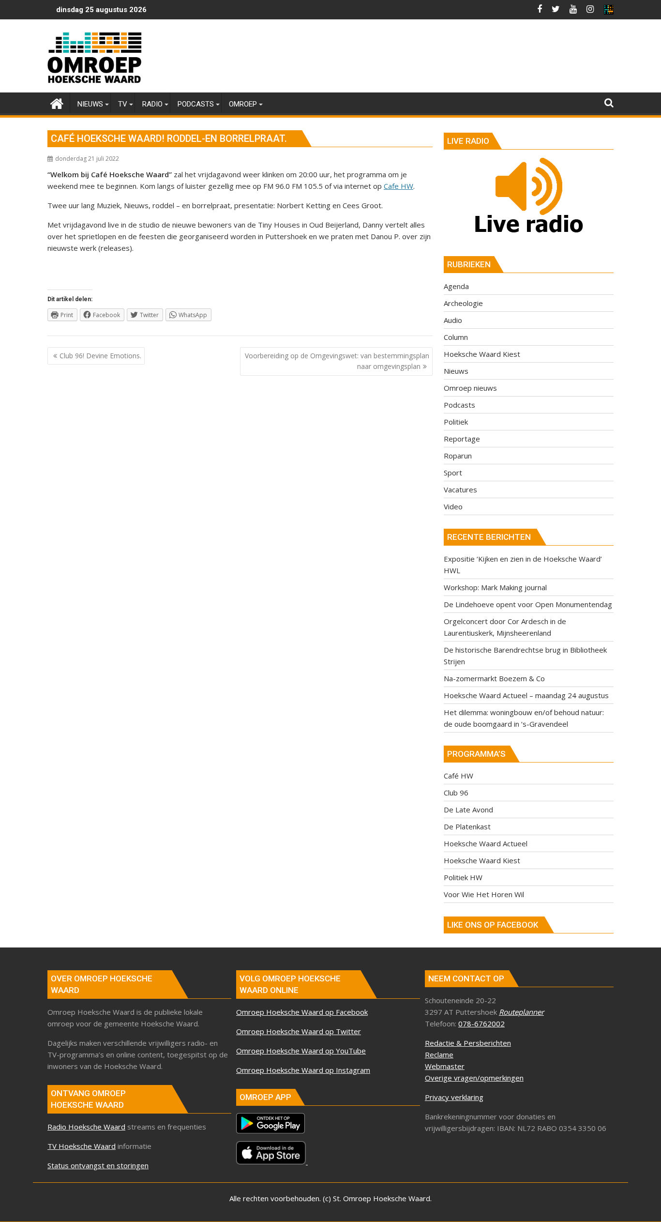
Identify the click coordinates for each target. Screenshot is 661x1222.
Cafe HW (398, 186)
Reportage (462, 438)
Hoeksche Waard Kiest (482, 354)
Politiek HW (463, 877)
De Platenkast (467, 826)
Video (453, 506)
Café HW (458, 775)
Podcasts (459, 405)
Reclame (439, 1054)
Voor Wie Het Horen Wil (484, 894)
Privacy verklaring (454, 1097)
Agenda (456, 286)
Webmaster (445, 1066)
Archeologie (463, 303)
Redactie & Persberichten (468, 1043)
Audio (453, 320)
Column (456, 337)
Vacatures (460, 489)
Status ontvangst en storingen (98, 1165)
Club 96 (456, 792)
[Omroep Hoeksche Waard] (57, 102)
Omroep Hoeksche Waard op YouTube (301, 1050)
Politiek (456, 422)
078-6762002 (481, 1023)
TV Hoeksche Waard (81, 1146)
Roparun (458, 455)
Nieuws (456, 371)
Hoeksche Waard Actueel (485, 843)
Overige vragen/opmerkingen (474, 1078)
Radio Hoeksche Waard (86, 1126)
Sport (453, 472)
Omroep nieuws (470, 388)
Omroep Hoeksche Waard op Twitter (298, 1031)
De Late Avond (468, 809)
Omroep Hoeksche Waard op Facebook (302, 1012)
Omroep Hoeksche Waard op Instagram (303, 1070)
